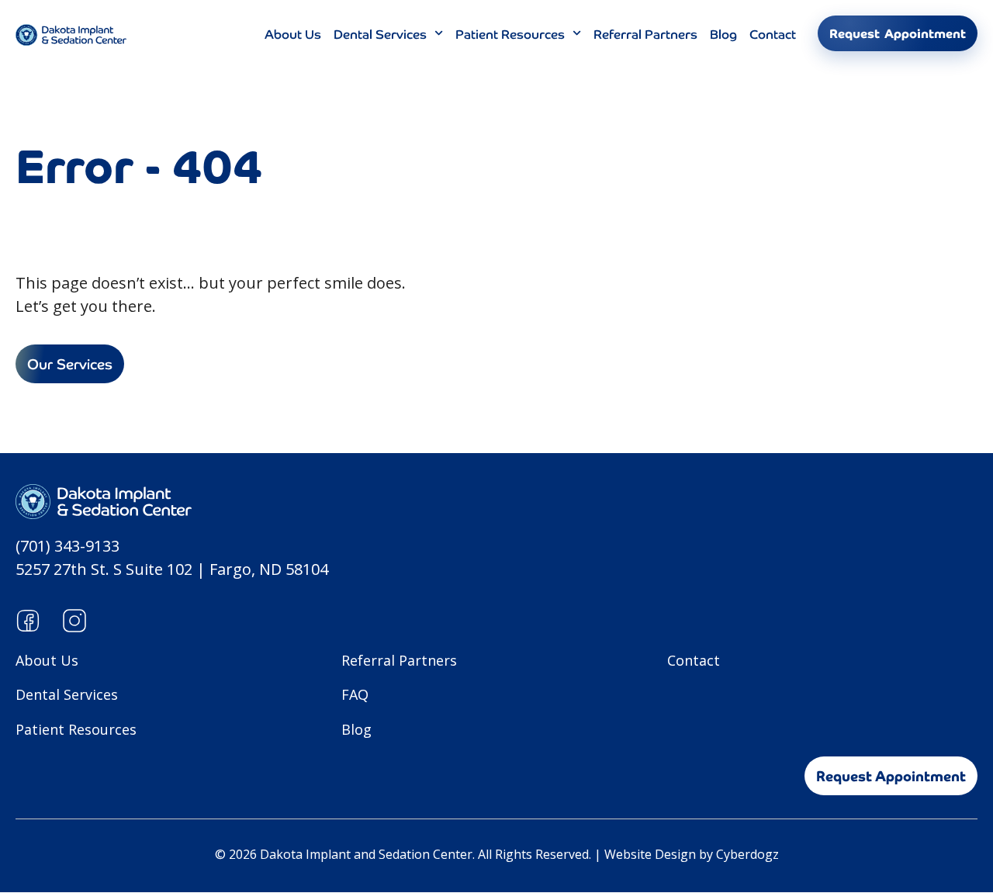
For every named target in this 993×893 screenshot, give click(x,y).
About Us (293, 33)
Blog (723, 33)
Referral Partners (645, 33)
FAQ (354, 694)
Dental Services (380, 33)
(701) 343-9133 (67, 545)
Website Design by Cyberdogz (691, 854)
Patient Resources (510, 33)
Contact (772, 33)
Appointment (897, 33)
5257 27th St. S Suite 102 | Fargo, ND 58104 (172, 569)
